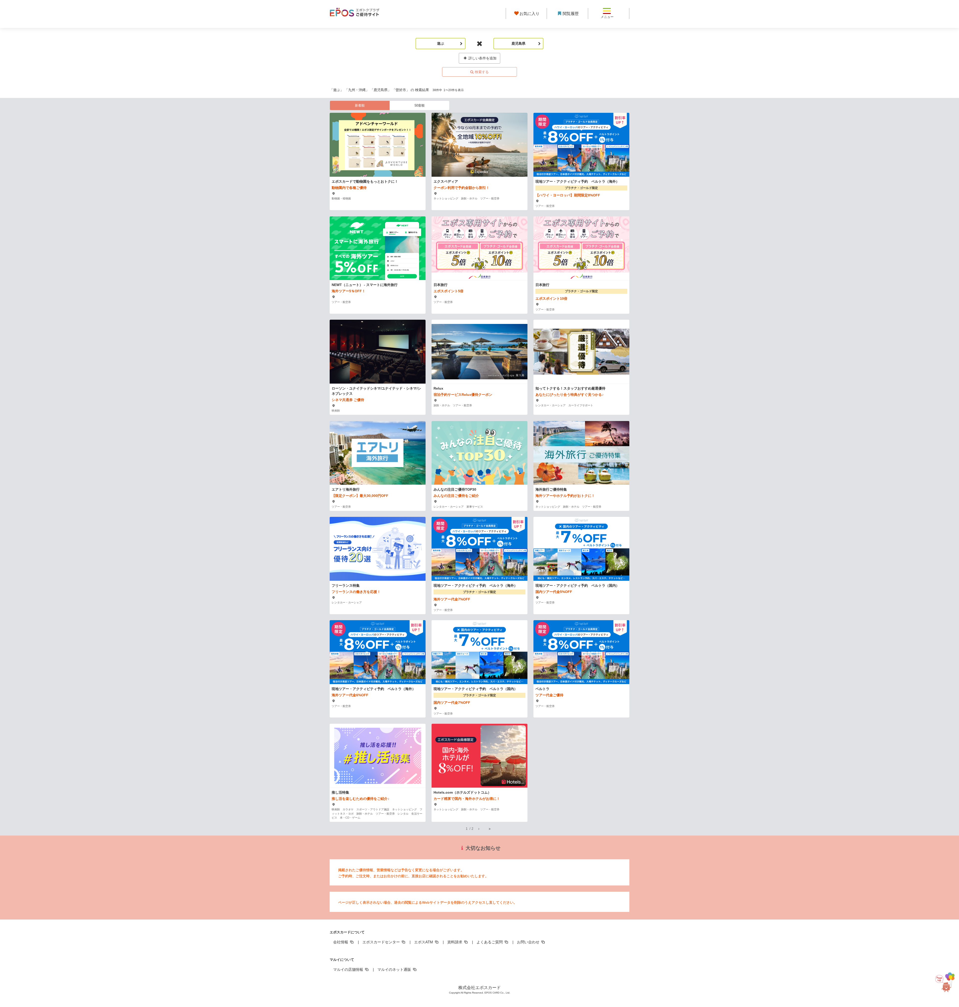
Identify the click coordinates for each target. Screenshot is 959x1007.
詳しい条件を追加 (482, 58)
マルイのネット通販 (394, 969)
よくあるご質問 (490, 942)
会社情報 (341, 942)
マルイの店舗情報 (348, 969)
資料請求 (455, 942)
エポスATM (424, 942)
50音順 (420, 105)
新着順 (360, 105)
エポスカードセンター (381, 942)
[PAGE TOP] (944, 981)
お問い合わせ (528, 942)
